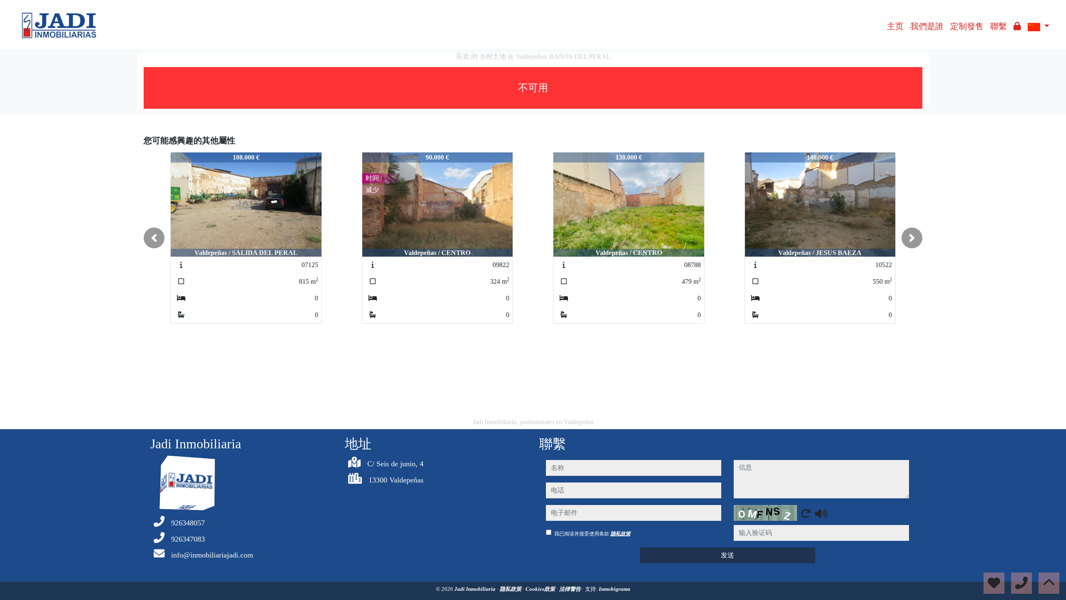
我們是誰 (927, 26)
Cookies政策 (541, 589)
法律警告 (570, 589)
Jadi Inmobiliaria (475, 589)
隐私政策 (620, 534)
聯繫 (998, 26)
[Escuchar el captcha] (821, 513)
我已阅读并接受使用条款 (592, 534)
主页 (895, 26)
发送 (727, 555)
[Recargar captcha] (805, 513)
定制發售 (967, 26)
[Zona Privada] (1017, 26)
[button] (154, 238)
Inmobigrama (614, 589)
